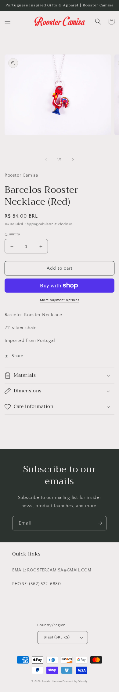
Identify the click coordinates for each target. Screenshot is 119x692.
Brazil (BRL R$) (57, 637)
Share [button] (17, 355)
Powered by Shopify (75, 681)
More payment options (59, 300)
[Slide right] (73, 159)
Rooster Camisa (52, 681)
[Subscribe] (99, 523)
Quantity (12, 234)
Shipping (31, 224)
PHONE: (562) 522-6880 (36, 584)
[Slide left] (46, 159)
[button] (7, 21)
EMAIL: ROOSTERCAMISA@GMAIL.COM (52, 570)
